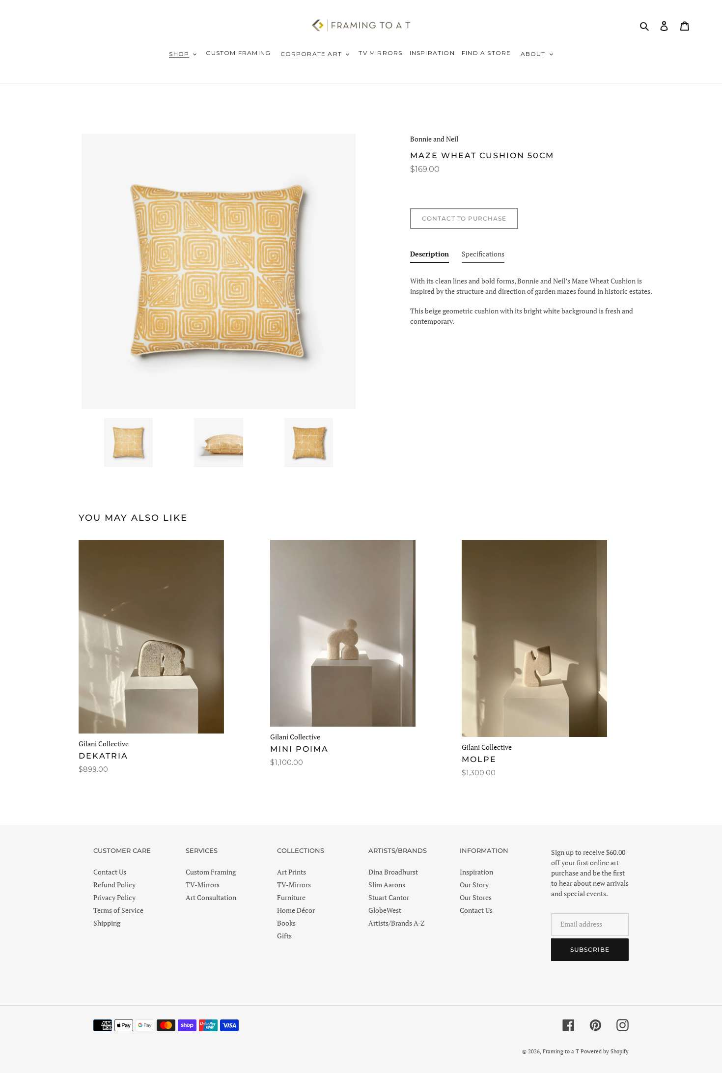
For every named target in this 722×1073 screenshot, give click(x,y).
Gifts (284, 935)
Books (286, 923)
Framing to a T (561, 1051)
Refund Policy (114, 884)
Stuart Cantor (388, 897)
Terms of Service (118, 910)
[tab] (429, 256)
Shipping (106, 923)
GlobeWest (384, 910)
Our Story (474, 884)
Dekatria (103, 756)
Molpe (479, 759)
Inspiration (476, 871)
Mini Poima (299, 749)
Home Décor (296, 910)
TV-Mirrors (203, 884)
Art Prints (291, 871)
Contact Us (109, 871)
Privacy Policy (114, 897)
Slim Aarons (386, 884)
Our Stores (476, 897)
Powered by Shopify (605, 1051)
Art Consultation (211, 897)
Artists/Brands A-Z (396, 923)
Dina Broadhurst (393, 871)
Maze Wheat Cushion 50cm (482, 155)
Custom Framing (211, 871)
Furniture (291, 897)
